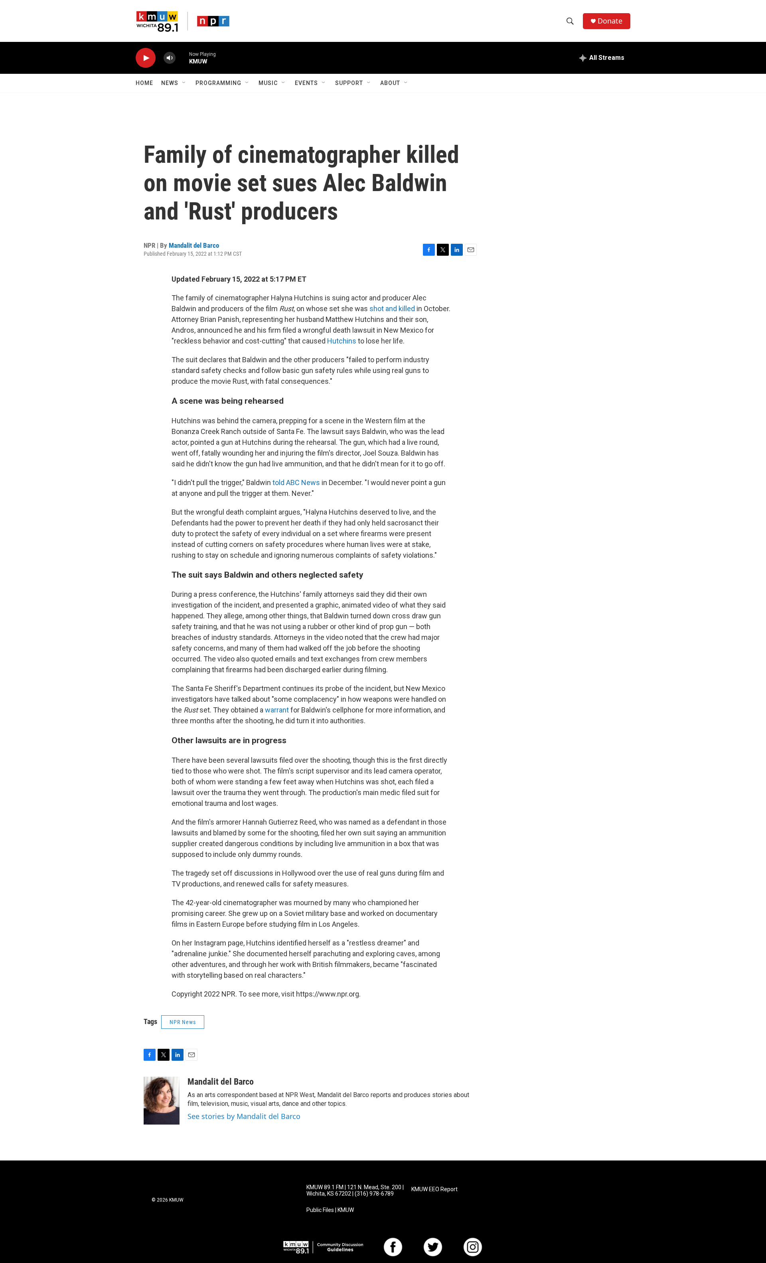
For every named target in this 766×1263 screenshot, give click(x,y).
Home (144, 83)
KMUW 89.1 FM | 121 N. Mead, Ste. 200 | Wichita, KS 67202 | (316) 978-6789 (355, 1190)
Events (306, 83)
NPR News (183, 1022)
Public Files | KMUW (330, 1210)
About (390, 83)
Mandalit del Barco (194, 245)
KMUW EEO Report (434, 1189)
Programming (218, 83)
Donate (610, 21)
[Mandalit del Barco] (162, 1101)
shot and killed (392, 308)
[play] (145, 58)
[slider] (182, 57)
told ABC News (296, 482)
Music (268, 83)
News (169, 83)
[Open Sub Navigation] (184, 83)
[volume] (169, 58)
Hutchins (342, 341)
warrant (277, 710)
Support (349, 83)
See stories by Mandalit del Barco (244, 1116)
